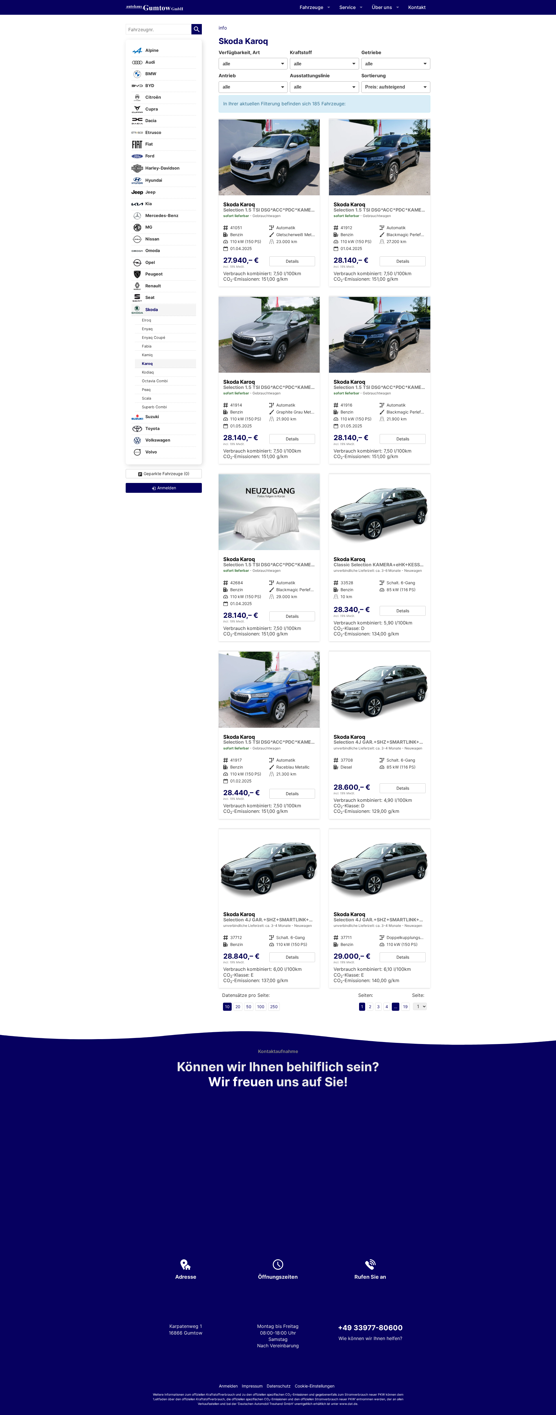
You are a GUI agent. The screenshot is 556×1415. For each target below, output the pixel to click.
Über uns (382, 7)
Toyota (152, 428)
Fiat (149, 144)
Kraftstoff (301, 52)
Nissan (152, 238)
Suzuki (152, 416)
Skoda (151, 309)
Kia (148, 203)
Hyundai (153, 180)
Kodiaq (148, 372)
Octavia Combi (155, 381)
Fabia (146, 346)
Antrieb (227, 75)
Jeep (150, 192)
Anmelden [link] (166, 487)
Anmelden (228, 1385)
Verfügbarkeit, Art (239, 52)
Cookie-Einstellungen (314, 1385)
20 (237, 1006)
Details (292, 261)
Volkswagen (157, 440)
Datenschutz (279, 1385)
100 (260, 1006)
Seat (150, 297)
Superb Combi (154, 407)
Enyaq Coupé (153, 337)
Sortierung (373, 75)
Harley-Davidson (162, 168)
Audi (150, 62)
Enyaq (147, 329)
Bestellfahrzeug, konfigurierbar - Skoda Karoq (269, 908)
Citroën (153, 97)
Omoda (152, 250)
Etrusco (153, 132)
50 (248, 1006)
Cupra (151, 108)
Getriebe (371, 52)
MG (148, 227)
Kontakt (417, 7)
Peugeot (154, 274)
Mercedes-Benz (161, 215)
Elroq (146, 320)
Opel (150, 262)
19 (405, 1006)
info (223, 28)
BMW (150, 73)
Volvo (151, 451)
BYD (149, 85)
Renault (153, 285)
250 (274, 1006)
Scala (146, 398)
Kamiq (147, 355)
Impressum (252, 1385)
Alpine (152, 50)
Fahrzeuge (311, 7)
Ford (149, 155)
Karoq (147, 363)
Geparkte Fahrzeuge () (166, 473)
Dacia (150, 120)
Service (347, 7)
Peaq (146, 389)
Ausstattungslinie (310, 75)
